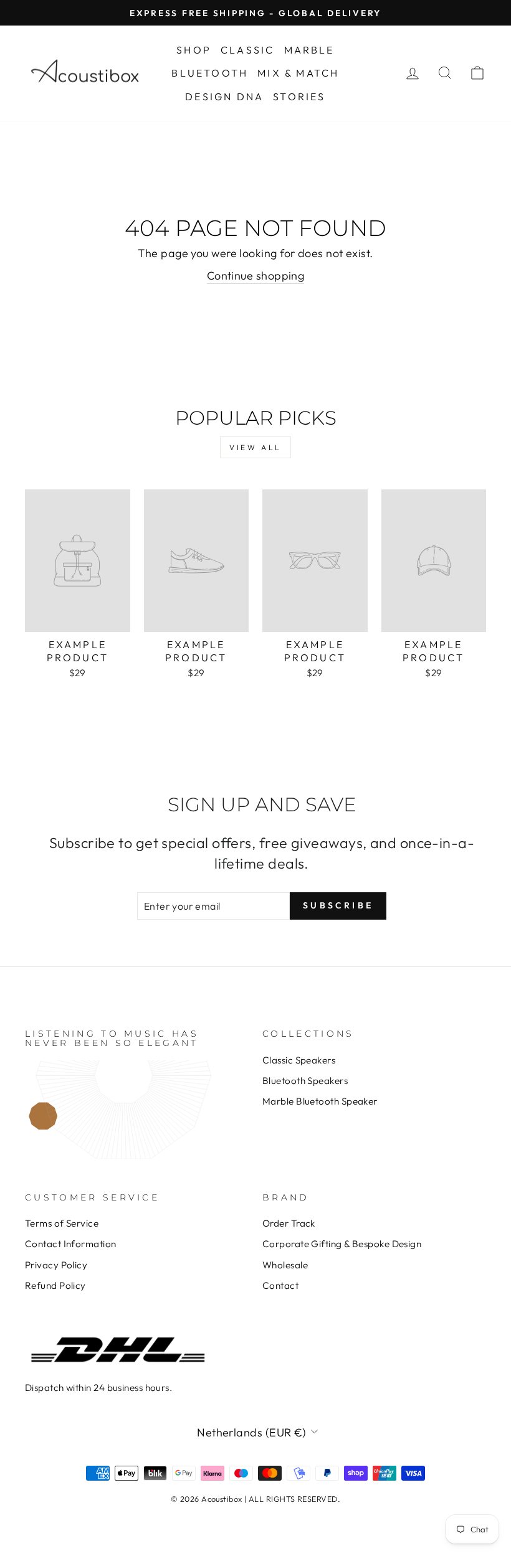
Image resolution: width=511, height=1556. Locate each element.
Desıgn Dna (224, 96)
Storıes (299, 96)
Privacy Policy (56, 1265)
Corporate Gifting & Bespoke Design (341, 1244)
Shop (193, 50)
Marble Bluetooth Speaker (320, 1101)
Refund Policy (55, 1285)
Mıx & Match (298, 73)
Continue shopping (256, 275)
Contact (280, 1285)
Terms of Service (61, 1223)
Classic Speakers (298, 1060)
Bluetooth (209, 73)
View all (255, 447)
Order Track (288, 1223)
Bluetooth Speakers (305, 1081)
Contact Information (71, 1244)
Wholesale (285, 1265)
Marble (309, 50)
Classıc (247, 50)
